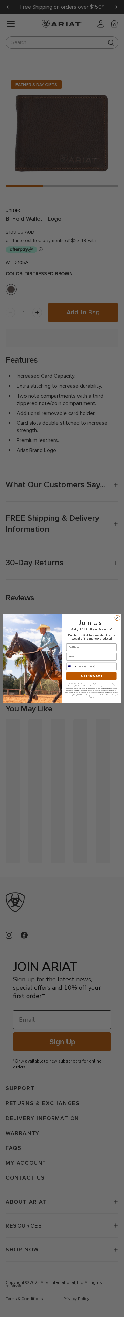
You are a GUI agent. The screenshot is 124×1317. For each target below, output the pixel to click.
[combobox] (71, 666)
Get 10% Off (91, 675)
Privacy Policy (111, 695)
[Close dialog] (117, 618)
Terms (91, 697)
